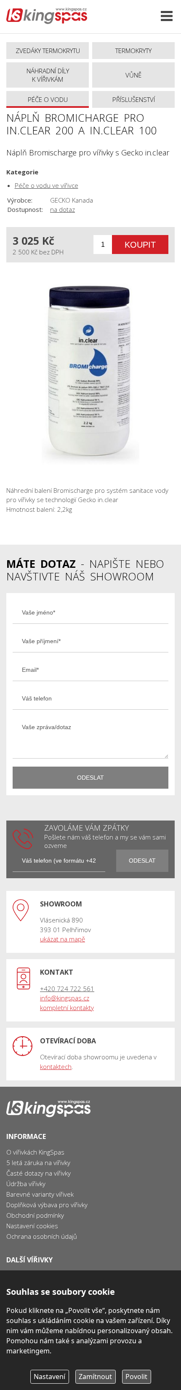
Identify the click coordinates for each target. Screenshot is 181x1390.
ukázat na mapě (62, 939)
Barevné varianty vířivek (40, 1194)
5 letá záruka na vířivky (38, 1162)
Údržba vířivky (25, 1183)
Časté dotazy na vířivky (38, 1173)
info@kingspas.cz (64, 998)
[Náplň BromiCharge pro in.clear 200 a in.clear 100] (90, 374)
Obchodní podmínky (35, 1215)
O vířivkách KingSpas (35, 1152)
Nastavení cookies (32, 1226)
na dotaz (62, 209)
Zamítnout (95, 1376)
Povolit (136, 1376)
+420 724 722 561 (67, 988)
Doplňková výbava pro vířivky (47, 1204)
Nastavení (49, 1376)
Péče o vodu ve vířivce (46, 185)
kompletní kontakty (67, 1007)
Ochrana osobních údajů (41, 1236)
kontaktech (56, 1066)
